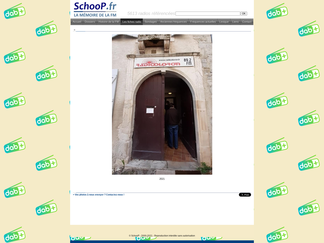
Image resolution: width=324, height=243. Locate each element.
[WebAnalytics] (246, 230)
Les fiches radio (131, 21)
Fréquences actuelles (203, 21)
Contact (246, 21)
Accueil (77, 21)
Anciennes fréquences (173, 21)
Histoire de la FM (109, 21)
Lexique (224, 21)
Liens (235, 21)
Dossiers (90, 21)
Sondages (151, 21)
